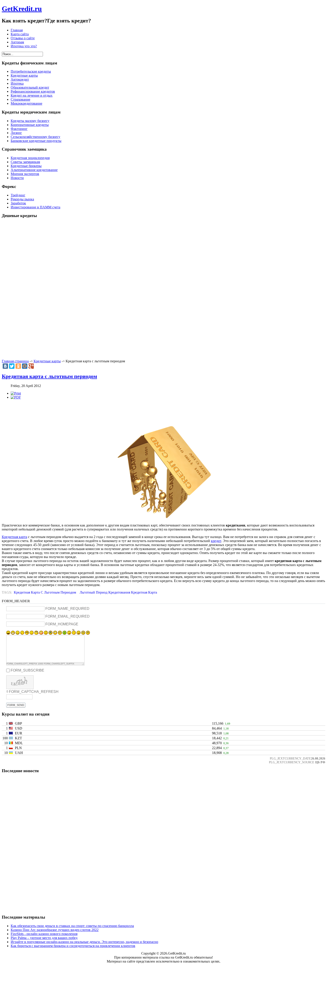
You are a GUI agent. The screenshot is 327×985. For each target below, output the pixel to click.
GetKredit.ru (22, 9)
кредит (216, 541)
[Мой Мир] (24, 366)
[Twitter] (11, 366)
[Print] (16, 393)
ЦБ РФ (320, 762)
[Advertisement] (163, 289)
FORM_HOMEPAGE (61, 624)
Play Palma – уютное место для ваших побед (44, 938)
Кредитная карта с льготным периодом (49, 376)
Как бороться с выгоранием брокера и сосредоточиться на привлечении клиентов (73, 946)
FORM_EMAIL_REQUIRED (67, 616)
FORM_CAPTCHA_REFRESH (34, 692)
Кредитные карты (47, 361)
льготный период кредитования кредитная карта (118, 592)
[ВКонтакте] (5, 366)
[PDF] (16, 397)
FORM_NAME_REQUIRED (67, 608)
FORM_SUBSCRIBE (27, 670)
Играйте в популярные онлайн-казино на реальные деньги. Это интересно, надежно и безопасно (84, 942)
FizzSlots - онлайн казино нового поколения (44, 934)
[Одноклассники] (18, 366)
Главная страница (15, 361)
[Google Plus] (31, 366)
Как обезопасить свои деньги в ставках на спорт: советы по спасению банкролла (72, 926)
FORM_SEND (15, 705)
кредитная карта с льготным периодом (45, 592)
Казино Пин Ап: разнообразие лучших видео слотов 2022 (55, 930)
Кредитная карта (14, 537)
